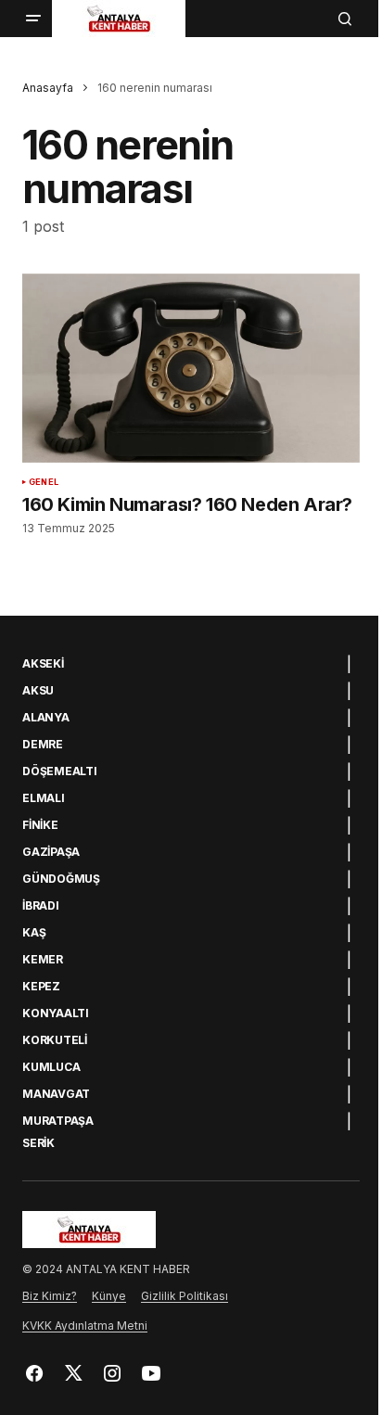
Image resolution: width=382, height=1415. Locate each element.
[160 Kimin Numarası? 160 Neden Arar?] (191, 369)
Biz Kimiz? (49, 1296)
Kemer (42, 959)
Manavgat (56, 1094)
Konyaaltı (55, 1013)
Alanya (46, 717)
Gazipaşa (51, 852)
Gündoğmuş (61, 879)
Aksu (38, 690)
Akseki (43, 663)
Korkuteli (54, 1040)
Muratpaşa (58, 1121)
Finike (40, 825)
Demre (42, 744)
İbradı (40, 905)
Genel (43, 482)
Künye (109, 1296)
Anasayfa (47, 88)
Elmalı (43, 798)
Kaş (33, 932)
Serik (38, 1143)
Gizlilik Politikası (184, 1296)
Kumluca (51, 1067)
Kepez (41, 986)
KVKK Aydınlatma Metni (84, 1325)
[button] (33, 18)
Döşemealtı (59, 771)
